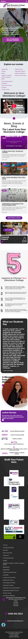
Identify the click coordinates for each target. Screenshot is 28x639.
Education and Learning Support (11, 587)
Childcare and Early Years (9, 572)
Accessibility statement (14, 633)
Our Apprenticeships (8, 547)
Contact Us (6, 555)
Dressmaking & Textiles (9, 582)
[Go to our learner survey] (3, 420)
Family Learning (7, 593)
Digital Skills (6, 569)
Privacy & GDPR (14, 635)
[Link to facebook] (3, 625)
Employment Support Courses (11, 590)
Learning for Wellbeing (9, 595)
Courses (5, 545)
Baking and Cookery (8, 580)
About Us (5, 550)
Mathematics (6, 567)
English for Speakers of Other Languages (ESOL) (13, 564)
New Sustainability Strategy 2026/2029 (13, 39)
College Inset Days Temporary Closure (12, 151)
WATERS (17, 636)
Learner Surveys (9, 412)
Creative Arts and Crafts (9, 577)
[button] (26, 1)
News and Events (7, 552)
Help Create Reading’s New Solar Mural (13, 178)
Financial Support (5, 238)
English (5, 560)
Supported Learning (8, 585)
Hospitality (6, 575)
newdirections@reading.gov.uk (15, 620)
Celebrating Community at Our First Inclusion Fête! (12, 204)
